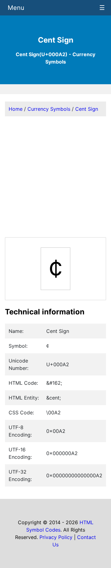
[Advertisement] (55, 176)
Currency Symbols (48, 109)
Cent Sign (86, 109)
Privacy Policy (55, 537)
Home (16, 109)
